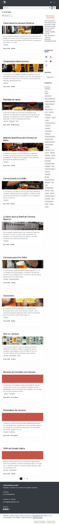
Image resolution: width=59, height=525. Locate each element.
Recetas (47, 177)
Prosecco (47, 171)
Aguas (46, 93)
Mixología (47, 88)
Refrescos (47, 182)
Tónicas (52, 193)
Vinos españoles (49, 201)
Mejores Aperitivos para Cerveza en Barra (20, 139)
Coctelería (12, 393)
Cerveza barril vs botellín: (15, 178)
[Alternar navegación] (54, 2)
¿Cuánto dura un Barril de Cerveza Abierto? (19, 218)
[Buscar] (50, 7)
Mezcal (53, 155)
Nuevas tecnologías (49, 163)
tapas (52, 190)
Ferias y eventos (49, 144)
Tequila (47, 193)
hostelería (47, 150)
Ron (52, 182)
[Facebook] (46, 57)
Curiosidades (13, 355)
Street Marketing (49, 188)
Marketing (47, 155)
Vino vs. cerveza (11, 334)
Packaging (47, 166)
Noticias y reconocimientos (50, 158)
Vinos (14, 359)
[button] (54, 7)
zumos (46, 206)
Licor (53, 150)
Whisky (51, 204)
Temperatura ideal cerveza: (16, 61)
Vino (17, 121)
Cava (46, 112)
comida (47, 120)
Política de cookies (37, 517)
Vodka (46, 204)
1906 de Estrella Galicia (14, 448)
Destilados (47, 133)
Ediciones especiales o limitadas (50, 136)
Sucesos (47, 190)
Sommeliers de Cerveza (14, 410)
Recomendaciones (14, 279)
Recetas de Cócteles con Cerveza (19, 372)
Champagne (48, 115)
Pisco (53, 166)
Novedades (48, 160)
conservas (47, 125)
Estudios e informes (49, 142)
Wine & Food (15, 124)
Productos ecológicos (50, 169)
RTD (46, 185)
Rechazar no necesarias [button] (39, 522)
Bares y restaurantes (50, 98)
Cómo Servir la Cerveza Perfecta (18, 23)
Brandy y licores (49, 109)
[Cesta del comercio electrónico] (50, 2)
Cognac (53, 117)
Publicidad (47, 174)
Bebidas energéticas (50, 101)
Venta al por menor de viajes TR (50, 196)
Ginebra (47, 147)
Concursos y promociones (50, 123)
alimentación (48, 96)
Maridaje (52, 152)
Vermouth (12, 121)
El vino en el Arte (49, 139)
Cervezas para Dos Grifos (15, 257)
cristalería (47, 128)
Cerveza (6, 44)
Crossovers (8, 295)
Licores (47, 152)
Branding (47, 106)
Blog (14, 48)
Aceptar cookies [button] (51, 522)
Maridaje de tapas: (12, 99)
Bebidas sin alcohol (49, 104)
